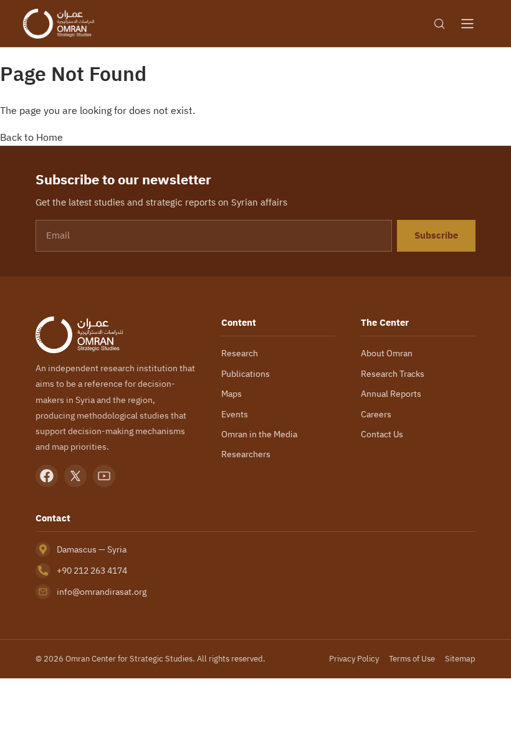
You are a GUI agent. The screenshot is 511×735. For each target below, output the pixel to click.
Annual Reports (391, 393)
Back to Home (31, 137)
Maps (231, 393)
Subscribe (436, 235)
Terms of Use (412, 658)
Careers (376, 414)
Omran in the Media (259, 434)
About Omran (387, 353)
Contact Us (382, 434)
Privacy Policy (354, 658)
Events (234, 414)
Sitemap (460, 658)
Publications (245, 373)
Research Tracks (392, 373)
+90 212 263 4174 (92, 570)
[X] (75, 476)
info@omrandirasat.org (101, 591)
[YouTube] (104, 476)
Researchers (245, 454)
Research (239, 353)
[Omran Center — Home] (58, 24)
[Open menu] (467, 24)
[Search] (439, 23)
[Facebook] (47, 476)
